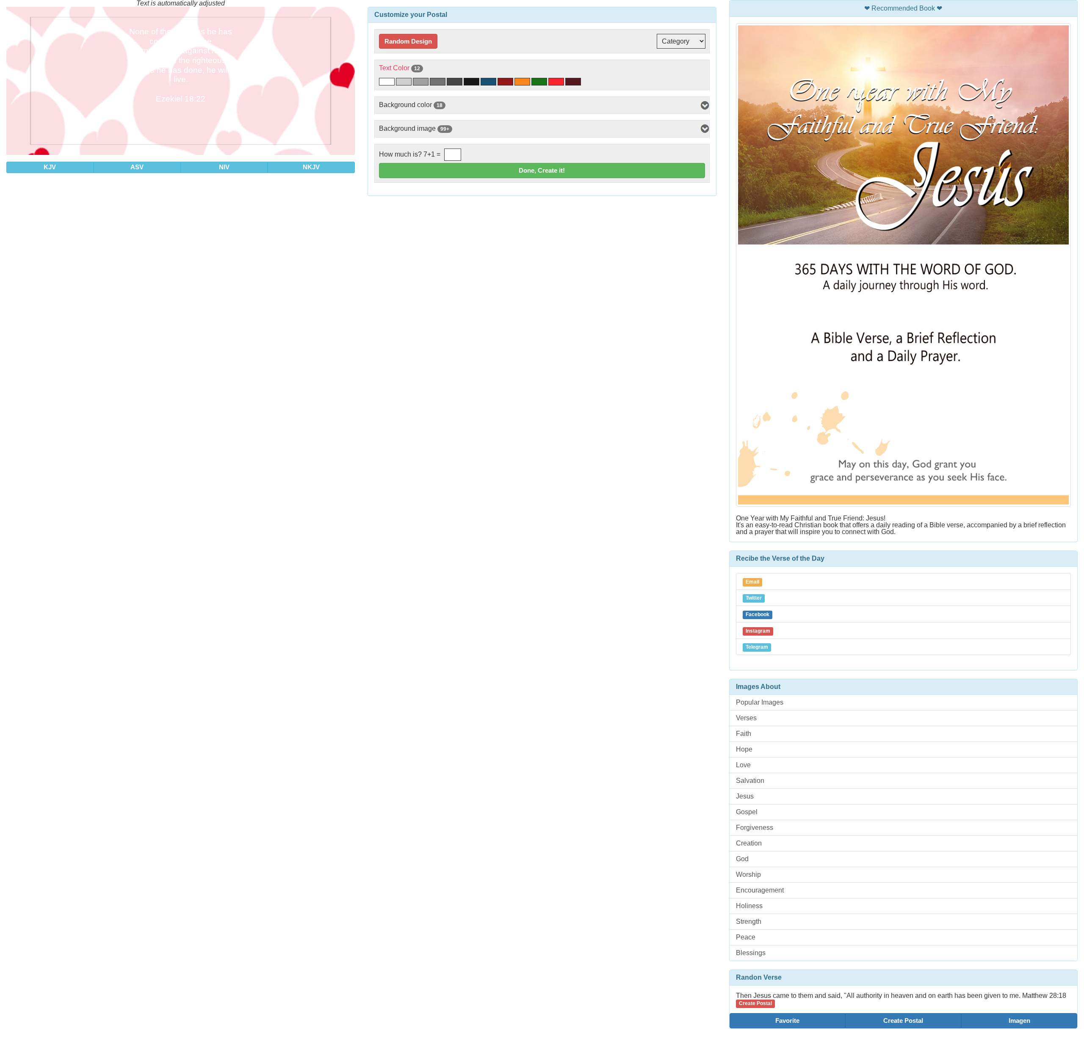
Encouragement (760, 890)
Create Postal (903, 1020)
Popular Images (759, 702)
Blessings (751, 952)
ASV (137, 167)
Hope (744, 749)
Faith (743, 733)
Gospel (747, 811)
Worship (748, 874)
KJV (50, 167)
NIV (224, 167)
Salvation (750, 780)
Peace (745, 937)
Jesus (745, 796)
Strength (748, 921)
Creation (749, 843)
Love (743, 765)
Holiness (749, 905)
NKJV (311, 167)
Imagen (1019, 1020)
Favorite (787, 1020)
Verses (746, 718)
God (742, 858)
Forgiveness (754, 827)
